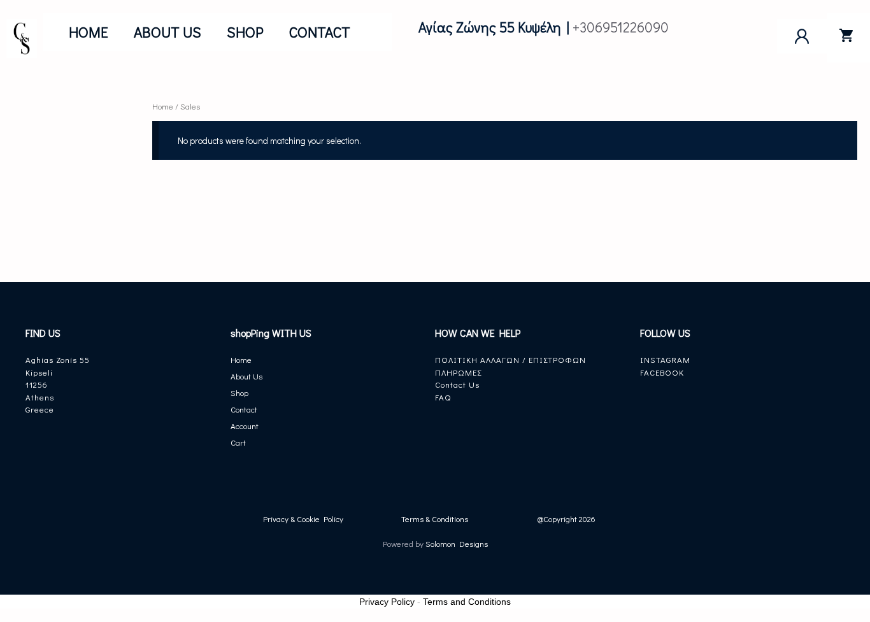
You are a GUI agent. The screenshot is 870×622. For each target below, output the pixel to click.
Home (88, 31)
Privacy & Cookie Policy (303, 518)
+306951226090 (621, 27)
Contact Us (457, 384)
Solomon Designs (456, 543)
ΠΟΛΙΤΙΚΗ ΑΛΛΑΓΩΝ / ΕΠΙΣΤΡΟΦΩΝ (510, 359)
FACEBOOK (662, 372)
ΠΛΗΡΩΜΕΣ (458, 372)
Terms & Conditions (434, 518)
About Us (167, 31)
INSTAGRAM (665, 359)
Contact (319, 31)
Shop (245, 31)
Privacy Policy (387, 602)
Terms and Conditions (467, 602)
